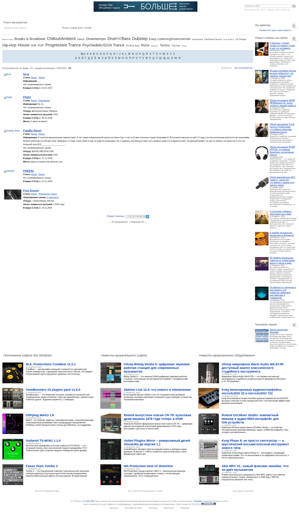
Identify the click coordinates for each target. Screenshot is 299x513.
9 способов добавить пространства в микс (281, 212)
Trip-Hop (175, 45)
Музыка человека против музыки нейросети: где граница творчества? (283, 73)
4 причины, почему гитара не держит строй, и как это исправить (282, 46)
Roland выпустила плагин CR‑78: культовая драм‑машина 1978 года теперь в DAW (157, 417)
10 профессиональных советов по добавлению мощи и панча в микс (282, 260)
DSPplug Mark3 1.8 (40, 415)
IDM (33, 45)
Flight (27, 97)
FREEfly (28, 171)
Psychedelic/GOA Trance (103, 45)
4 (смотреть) (53, 197)
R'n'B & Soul (132, 45)
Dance (81, 39)
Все (83, 53)
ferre (26, 74)
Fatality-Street (32, 130)
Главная (14, 16)
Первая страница (115, 216)
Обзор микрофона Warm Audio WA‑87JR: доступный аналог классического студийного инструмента (253, 367)
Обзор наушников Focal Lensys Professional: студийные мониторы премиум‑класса (282, 128)
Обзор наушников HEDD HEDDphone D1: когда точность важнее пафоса (283, 103)
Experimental (197, 39)
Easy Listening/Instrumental (169, 39)
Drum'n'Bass (119, 38)
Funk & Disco (228, 39)
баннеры (153, 508)
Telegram (184, 508)
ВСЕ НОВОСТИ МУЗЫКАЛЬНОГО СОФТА (145, 491)
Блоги (120, 16)
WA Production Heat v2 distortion (148, 466)
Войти (264, 16)
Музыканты (71, 16)
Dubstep (139, 38)
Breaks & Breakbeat (29, 39)
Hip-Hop (9, 45)
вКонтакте (169, 508)
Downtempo (96, 39)
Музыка (41, 16)
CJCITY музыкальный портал (22, 6)
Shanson (154, 46)
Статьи (55, 16)
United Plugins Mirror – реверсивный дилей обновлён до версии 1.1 (157, 442)
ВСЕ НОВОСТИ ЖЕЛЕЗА (243, 491)
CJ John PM (88, 501)
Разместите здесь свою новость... (275, 30)
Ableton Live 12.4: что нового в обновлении (157, 389)
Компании (105, 16)
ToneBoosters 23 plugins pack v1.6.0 (53, 389)
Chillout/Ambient (61, 38)
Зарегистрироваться (281, 16)
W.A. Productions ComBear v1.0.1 (51, 364)
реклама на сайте (133, 508)
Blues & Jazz (7, 39)
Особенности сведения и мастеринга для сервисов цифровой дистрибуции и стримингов (283, 292)
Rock (145, 45)
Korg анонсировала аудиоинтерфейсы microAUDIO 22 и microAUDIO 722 (252, 391)
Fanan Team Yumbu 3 (42, 466)
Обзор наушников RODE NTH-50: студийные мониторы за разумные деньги (282, 151)
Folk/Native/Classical (213, 39)
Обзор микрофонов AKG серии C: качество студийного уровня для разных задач (282, 181)
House (24, 45)
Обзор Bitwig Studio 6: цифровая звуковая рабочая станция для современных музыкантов (157, 367)
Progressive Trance (63, 45)
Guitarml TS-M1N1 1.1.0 (43, 440)
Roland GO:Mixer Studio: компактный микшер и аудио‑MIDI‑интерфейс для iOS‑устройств (250, 418)
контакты (114, 508)
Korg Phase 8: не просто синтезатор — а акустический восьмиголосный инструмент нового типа (255, 444)
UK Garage (240, 39)
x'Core (184, 46)
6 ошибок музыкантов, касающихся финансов (282, 234)
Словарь (88, 16)
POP (41, 45)
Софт (27, 16)
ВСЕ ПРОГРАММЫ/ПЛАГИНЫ (47, 491)
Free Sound (31, 190)
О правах (197, 501)
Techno (165, 45)
